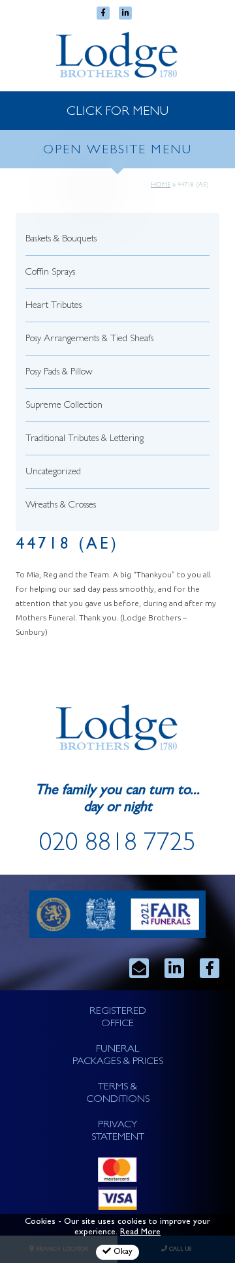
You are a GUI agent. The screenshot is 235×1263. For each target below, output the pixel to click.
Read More (140, 1232)
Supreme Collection (63, 406)
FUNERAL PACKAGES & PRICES (117, 1055)
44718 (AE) (67, 546)
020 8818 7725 (117, 845)
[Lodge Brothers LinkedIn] (174, 968)
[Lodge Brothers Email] (139, 968)
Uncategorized (53, 473)
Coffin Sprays (50, 273)
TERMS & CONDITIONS (117, 1093)
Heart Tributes (53, 306)
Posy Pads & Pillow (59, 373)
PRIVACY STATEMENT (117, 1131)
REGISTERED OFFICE (117, 1018)
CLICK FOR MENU (117, 112)
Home (160, 185)
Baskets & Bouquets (61, 240)
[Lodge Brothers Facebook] (209, 968)
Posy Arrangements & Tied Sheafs (89, 339)
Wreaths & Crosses (60, 506)
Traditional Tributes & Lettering (84, 439)
